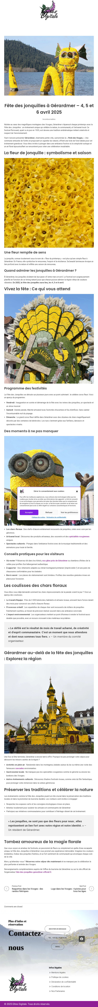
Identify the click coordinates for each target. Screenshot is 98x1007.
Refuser (49, 512)
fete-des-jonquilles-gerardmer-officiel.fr (33, 872)
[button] (77, 491)
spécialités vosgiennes (79, 536)
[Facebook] (82, 939)
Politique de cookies (38, 517)
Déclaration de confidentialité (56, 517)
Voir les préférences (69, 512)
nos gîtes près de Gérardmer (55, 561)
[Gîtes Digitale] (49, 10)
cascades (19, 768)
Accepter (29, 512)
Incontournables (49, 119)
